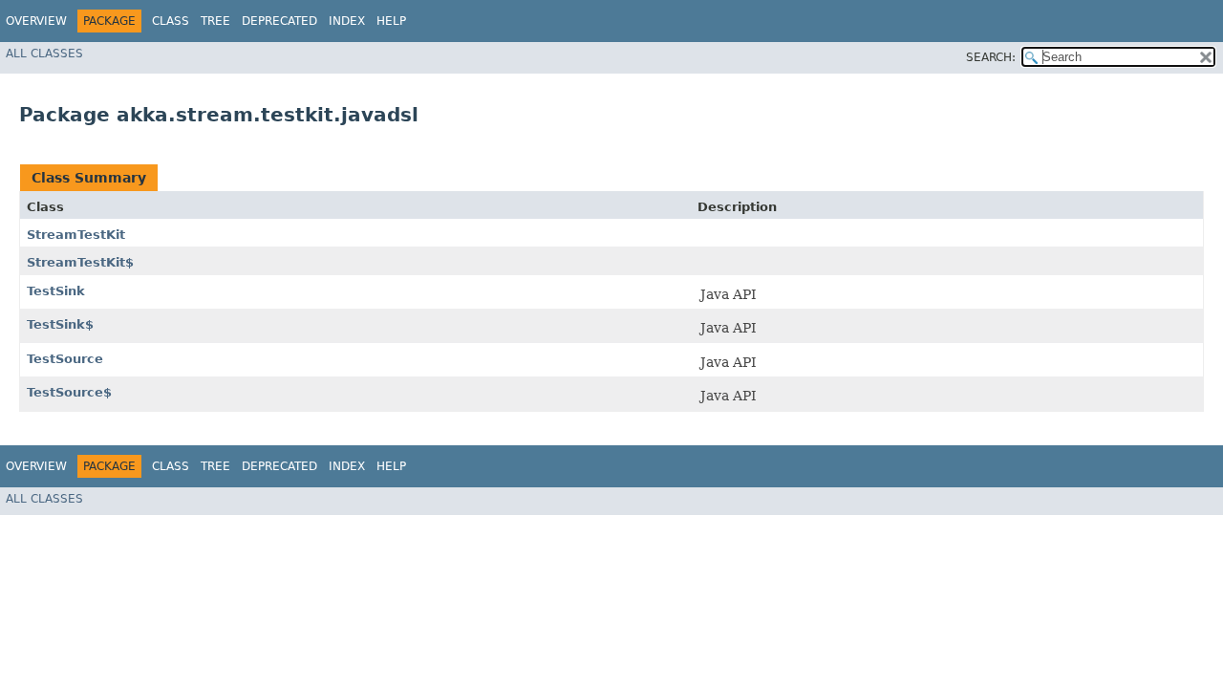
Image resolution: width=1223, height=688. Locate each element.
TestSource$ (69, 392)
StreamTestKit (76, 234)
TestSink (56, 291)
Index (347, 21)
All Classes (44, 53)
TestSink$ (60, 324)
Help (391, 21)
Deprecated (279, 21)
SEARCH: (991, 57)
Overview (36, 21)
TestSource (65, 359)
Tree (215, 21)
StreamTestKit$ (80, 262)
